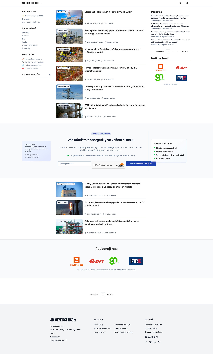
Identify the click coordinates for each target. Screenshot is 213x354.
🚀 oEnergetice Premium (32, 59)
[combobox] (171, 12)
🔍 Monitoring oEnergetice (32, 62)
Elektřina (25, 36)
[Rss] (160, 342)
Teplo (24, 42)
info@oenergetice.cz (58, 340)
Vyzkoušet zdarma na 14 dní (141, 164)
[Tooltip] (50, 74)
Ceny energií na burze (31, 22)
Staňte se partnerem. (171, 84)
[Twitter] (151, 342)
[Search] (180, 3)
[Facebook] (147, 342)
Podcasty (26, 48)
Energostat (26, 19)
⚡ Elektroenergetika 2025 (32, 16)
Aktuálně (25, 33)
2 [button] (173, 52)
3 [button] (177, 52)
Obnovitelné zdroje (29, 45)
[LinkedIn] (156, 342)
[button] (158, 51)
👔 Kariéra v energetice (31, 65)
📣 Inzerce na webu (30, 68)
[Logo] (31, 3)
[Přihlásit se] (187, 3)
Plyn (23, 39)
